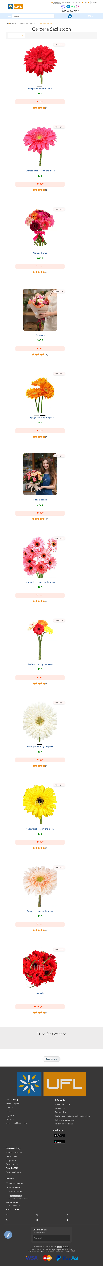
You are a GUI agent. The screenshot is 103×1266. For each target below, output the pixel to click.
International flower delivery (17, 1123)
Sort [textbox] (9, 35)
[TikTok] (67, 1220)
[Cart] (69, 16)
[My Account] (91, 2)
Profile (95, 2)
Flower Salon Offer (63, 1104)
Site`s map (10, 1119)
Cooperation (11, 1160)
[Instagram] (77, 7)
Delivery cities (11, 1156)
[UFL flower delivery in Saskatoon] (15, 6)
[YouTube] (37, 1220)
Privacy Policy (60, 1108)
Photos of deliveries (14, 1152)
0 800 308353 (13, 1203)
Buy (41, 102)
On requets (40, 1007)
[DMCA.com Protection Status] (62, 1247)
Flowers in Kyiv (12, 1164)
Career (9, 1111)
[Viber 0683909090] (63, 7)
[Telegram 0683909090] (68, 7)
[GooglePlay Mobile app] (59, 1141)
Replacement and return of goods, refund (72, 1116)
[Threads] (67, 1215)
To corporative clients (64, 1123)
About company (12, 1103)
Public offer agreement (64, 1120)
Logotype (10, 1115)
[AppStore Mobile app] (60, 1135)
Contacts (9, 1107)
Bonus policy (60, 1112)
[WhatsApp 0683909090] (73, 7)
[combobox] (16, 35)
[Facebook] (37, 1215)
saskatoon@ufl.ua (16, 1183)
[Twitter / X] (7, 1220)
